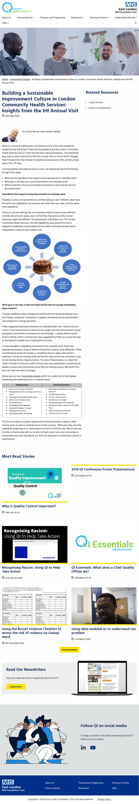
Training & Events (120, 782)
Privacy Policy (104, 799)
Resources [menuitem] (76, 17)
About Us (49, 782)
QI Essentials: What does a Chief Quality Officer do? (102, 569)
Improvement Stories (20, 79)
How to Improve (52, 788)
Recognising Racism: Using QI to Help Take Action (31, 569)
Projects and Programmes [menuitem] (52, 17)
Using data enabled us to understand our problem (103, 631)
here (33, 370)
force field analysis (32, 376)
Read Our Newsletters (26, 670)
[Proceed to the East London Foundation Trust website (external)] (126, 7)
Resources (84, 788)
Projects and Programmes (91, 782)
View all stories (69, 649)
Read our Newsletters (100, 107)
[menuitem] (136, 23)
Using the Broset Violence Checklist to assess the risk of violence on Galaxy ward (31, 633)
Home (5, 79)
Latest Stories (96, 102)
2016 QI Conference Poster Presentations (103, 469)
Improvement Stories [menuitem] (125, 17)
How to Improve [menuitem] (24, 17)
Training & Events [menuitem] (98, 17)
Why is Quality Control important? (29, 506)
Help (114, 788)
